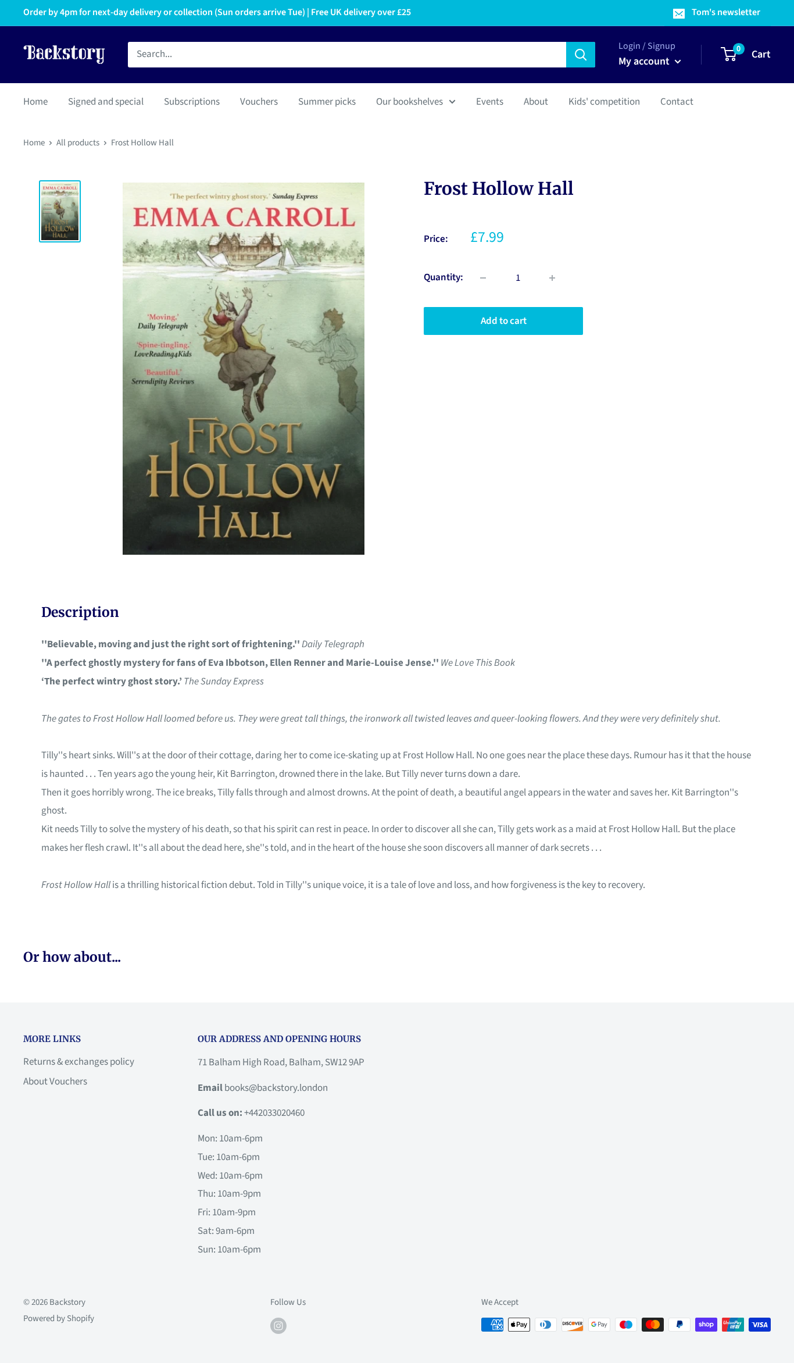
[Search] (580, 54)
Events (489, 101)
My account (645, 61)
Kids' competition (604, 101)
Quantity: (443, 277)
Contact (676, 101)
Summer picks (327, 101)
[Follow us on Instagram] (278, 1326)
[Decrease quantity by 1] (483, 278)
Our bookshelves (409, 101)
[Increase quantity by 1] (552, 278)
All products (77, 143)
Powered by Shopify (58, 1318)
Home (35, 101)
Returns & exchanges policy (78, 1062)
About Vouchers (55, 1082)
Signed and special (106, 101)
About (536, 101)
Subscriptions (192, 101)
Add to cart (504, 321)
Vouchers (259, 101)
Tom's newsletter (726, 12)
